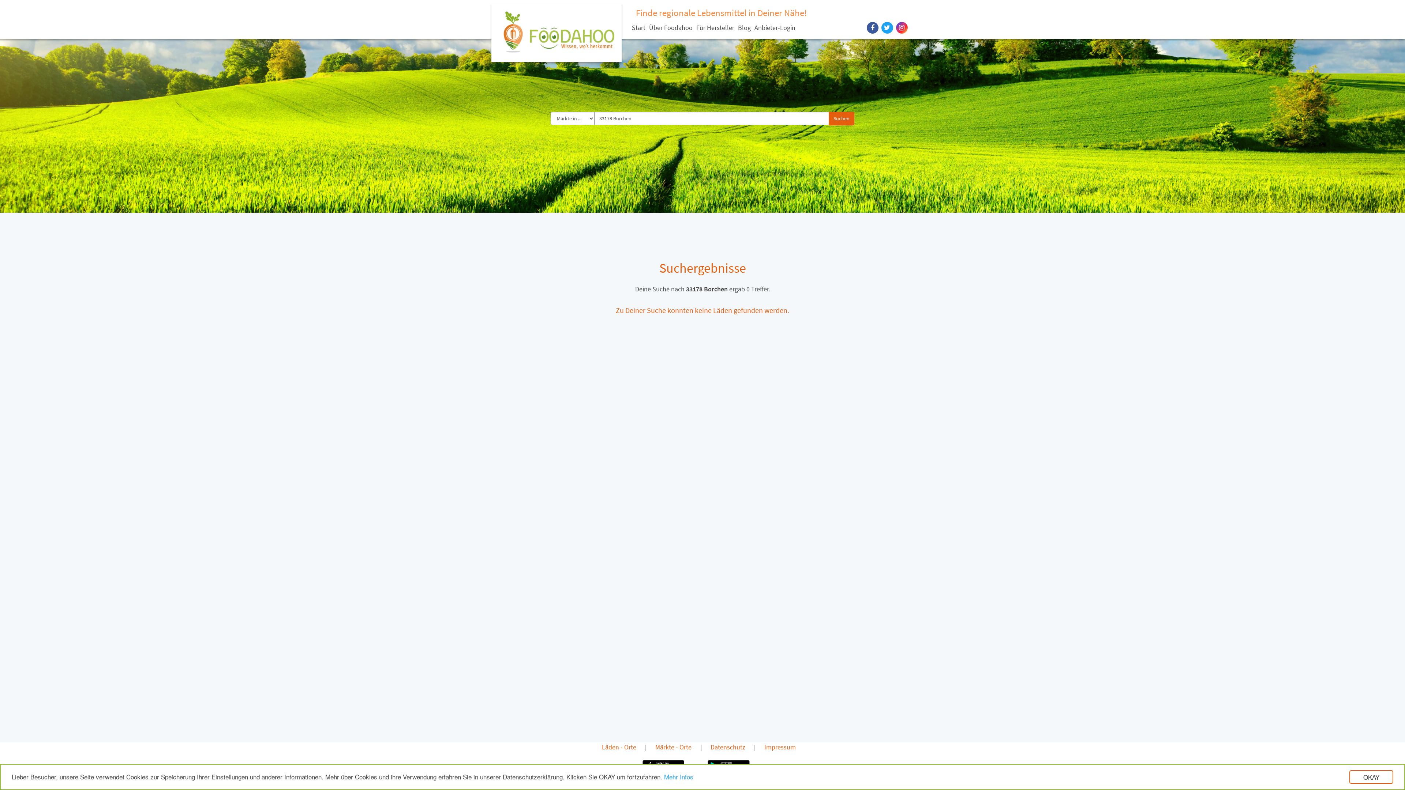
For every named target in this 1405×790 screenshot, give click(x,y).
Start (638, 27)
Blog (744, 27)
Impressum (780, 747)
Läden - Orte (619, 747)
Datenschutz (728, 747)
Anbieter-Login (774, 27)
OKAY (1371, 777)
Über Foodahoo (671, 27)
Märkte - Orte (673, 747)
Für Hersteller (715, 27)
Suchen (841, 118)
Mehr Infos (678, 776)
